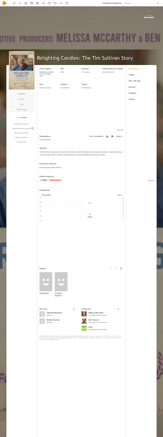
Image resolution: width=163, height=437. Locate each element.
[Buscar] (158, 3)
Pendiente (21, 94)
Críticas (132, 99)
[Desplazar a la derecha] (115, 268)
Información (134, 69)
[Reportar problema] (107, 136)
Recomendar (21, 142)
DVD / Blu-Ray (134, 81)
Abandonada (21, 109)
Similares (132, 93)
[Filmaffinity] (44, 182)
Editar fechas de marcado (22, 128)
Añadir (58, 167)
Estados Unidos (45, 88)
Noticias (132, 87)
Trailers (132, 75)
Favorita (22, 99)
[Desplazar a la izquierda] (110, 268)
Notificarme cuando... (22, 124)
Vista (22, 104)
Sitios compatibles (96, 136)
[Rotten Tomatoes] (56, 182)
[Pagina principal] (5, 5)
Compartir (23, 117)
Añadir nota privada (22, 133)
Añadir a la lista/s (21, 137)
